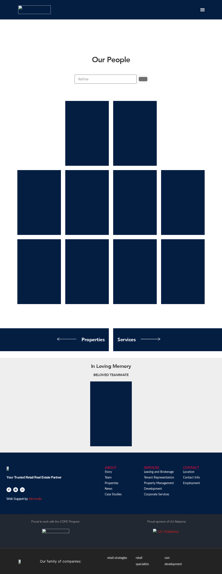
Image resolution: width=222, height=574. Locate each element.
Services (126, 339)
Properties (93, 339)
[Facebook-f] (9, 489)
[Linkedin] (15, 489)
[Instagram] (22, 489)
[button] (202, 9)
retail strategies (117, 558)
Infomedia (35, 499)
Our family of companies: (60, 561)
